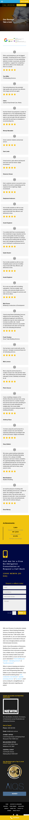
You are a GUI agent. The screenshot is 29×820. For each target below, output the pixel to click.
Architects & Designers (16, 804)
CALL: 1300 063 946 (9, 5)
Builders (5, 806)
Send (21, 613)
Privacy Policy (16, 810)
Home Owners (13, 806)
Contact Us (20, 808)
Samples (6, 808)
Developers (21, 806)
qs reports (18, 679)
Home (7, 804)
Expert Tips (13, 808)
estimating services (14, 661)
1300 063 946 (11, 728)
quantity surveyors (8, 663)
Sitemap (9, 810)
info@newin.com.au (12, 731)
